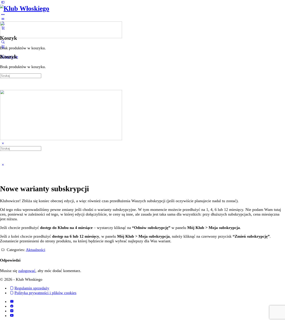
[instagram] (11, 311)
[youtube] (11, 316)
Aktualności (35, 249)
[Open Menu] (3, 19)
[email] (11, 301)
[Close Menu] (3, 143)
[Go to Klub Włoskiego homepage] (24, 8)
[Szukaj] (3, 42)
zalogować (26, 270)
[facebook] (11, 306)
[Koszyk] (3, 47)
